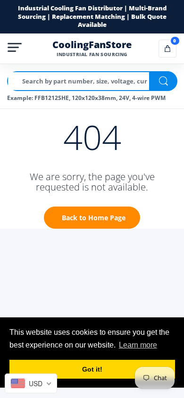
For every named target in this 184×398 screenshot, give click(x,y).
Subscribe (92, 219)
